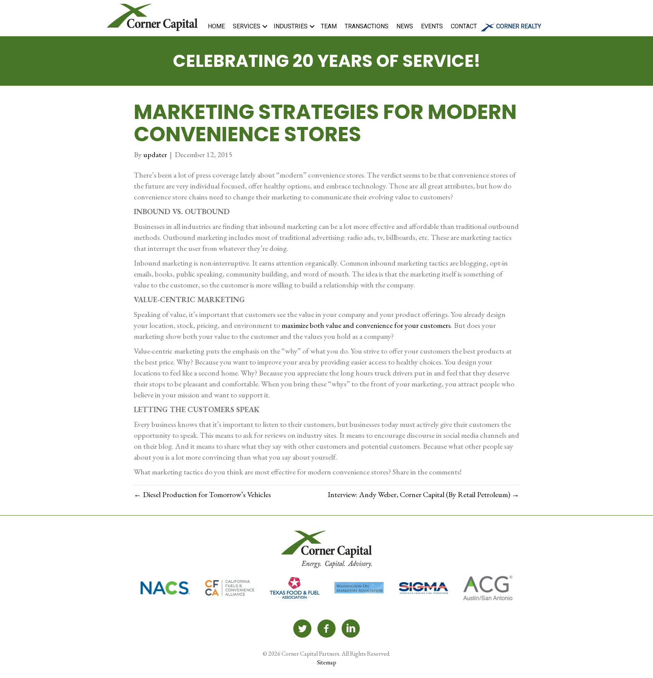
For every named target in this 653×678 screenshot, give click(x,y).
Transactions (366, 26)
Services (246, 26)
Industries (291, 26)
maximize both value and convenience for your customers (366, 325)
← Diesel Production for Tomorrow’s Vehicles (202, 494)
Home (216, 26)
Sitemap (326, 662)
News (404, 26)
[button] (264, 26)
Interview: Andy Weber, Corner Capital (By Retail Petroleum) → (423, 494)
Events (432, 26)
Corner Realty (518, 26)
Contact (464, 26)
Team (329, 26)
